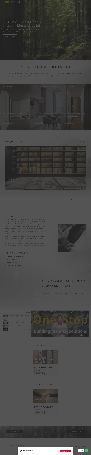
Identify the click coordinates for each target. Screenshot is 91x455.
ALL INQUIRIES (82, 450)
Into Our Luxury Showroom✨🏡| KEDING (17, 322)
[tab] (16, 315)
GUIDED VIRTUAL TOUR (14, 35)
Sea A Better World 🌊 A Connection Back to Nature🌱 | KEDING (17, 325)
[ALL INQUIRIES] (86, 450)
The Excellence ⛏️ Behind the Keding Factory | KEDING (18, 329)
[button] (43, 2)
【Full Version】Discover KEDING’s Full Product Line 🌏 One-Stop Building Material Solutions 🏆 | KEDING (17, 315)
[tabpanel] (60, 324)
